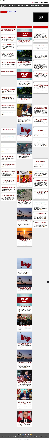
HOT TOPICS (9, 5)
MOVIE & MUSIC (32, 5)
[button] (41, 17)
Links (43, 436)
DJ (24, 5)
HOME (1, 5)
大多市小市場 (2, 6)
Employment (30, 436)
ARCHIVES (42, 5)
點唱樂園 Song (14, 436)
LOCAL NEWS (14, 5)
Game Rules (9, 436)
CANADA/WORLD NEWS (20, 5)
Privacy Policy (40, 436)
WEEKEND (27, 5)
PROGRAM (5, 5)
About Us (5, 436)
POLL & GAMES (37, 5)
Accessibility (35, 436)
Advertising (26, 436)
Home (2, 436)
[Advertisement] (24, 8)
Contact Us (18, 436)
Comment (22, 436)
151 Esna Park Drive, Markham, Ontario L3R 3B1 (20, 438)
